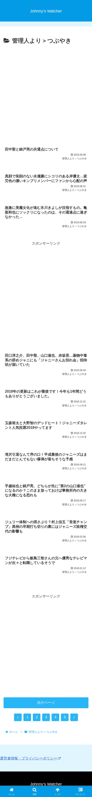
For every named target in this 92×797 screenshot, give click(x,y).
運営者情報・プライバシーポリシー (28, 758)
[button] (83, 626)
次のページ (46, 702)
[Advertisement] (46, 94)
